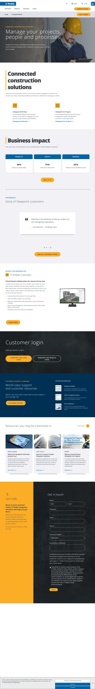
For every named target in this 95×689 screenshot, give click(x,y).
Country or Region (58, 534)
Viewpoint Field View (20, 121)
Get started (11, 470)
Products (17, 8)
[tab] (46, 247)
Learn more (13, 322)
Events (35, 8)
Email (54, 518)
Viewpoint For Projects (63, 121)
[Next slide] (51, 248)
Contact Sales (82, 9)
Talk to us (47, 180)
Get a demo (83, 14)
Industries (8, 8)
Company (55, 509)
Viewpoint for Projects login (47, 359)
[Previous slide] (44, 248)
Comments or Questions (57, 543)
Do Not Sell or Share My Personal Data (72, 680)
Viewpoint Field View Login (19, 359)
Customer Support (17, 14)
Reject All (73, 684)
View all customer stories (47, 254)
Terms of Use (7, 682)
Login (6, 14)
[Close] (92, 683)
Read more (39, 470)
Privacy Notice (57, 563)
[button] (73, 3)
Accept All (72, 687)
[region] (47, 230)
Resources (26, 8)
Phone (54, 526)
